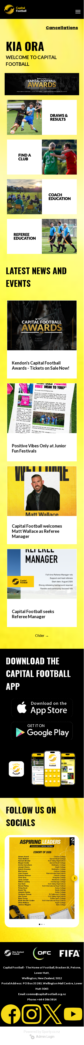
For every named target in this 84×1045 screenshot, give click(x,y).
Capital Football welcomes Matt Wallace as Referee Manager (37, 531)
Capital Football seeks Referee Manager (33, 614)
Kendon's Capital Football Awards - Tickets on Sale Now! (40, 365)
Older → (42, 635)
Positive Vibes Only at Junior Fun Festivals (39, 448)
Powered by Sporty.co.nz (42, 1032)
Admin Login (44, 1036)
